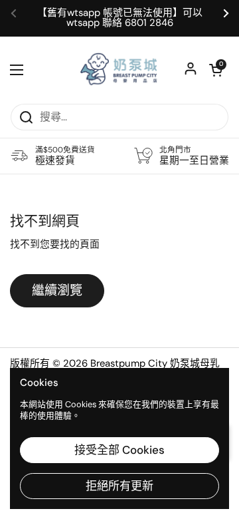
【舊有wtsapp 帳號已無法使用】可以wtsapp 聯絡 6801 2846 (119, 18)
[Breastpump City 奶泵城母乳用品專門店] (119, 69)
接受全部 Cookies (119, 449)
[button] (215, 70)
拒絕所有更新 (119, 485)
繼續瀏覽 (57, 290)
